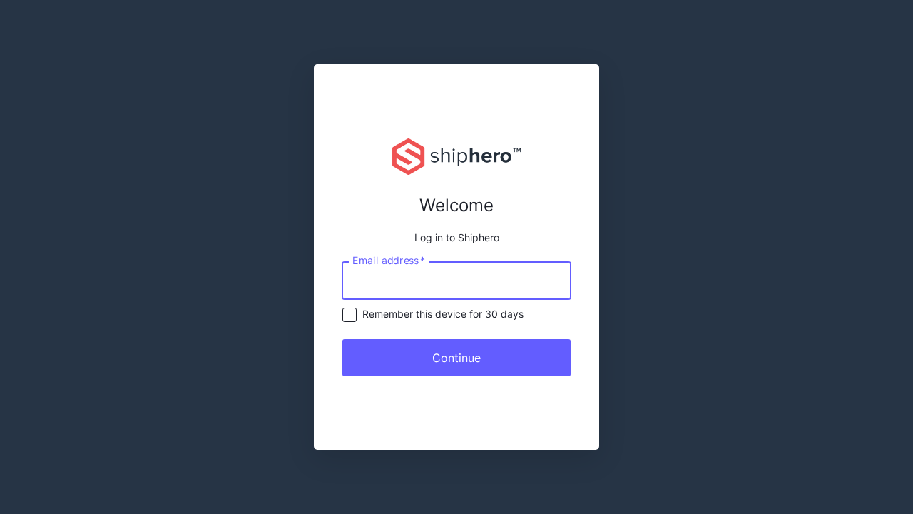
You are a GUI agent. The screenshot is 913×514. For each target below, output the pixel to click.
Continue (456, 358)
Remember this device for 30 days (443, 314)
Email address (388, 260)
